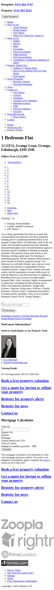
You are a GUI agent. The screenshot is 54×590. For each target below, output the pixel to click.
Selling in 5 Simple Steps (25, 68)
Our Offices (18, 33)
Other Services (20, 54)
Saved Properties (15, 79)
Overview (12, 208)
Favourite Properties (22, 84)
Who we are (13, 24)
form (45, 460)
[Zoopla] (22, 530)
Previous (12, 162)
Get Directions (8, 310)
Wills (15, 46)
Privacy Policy (14, 570)
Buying (16, 43)
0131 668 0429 (10, 359)
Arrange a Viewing (21, 316)
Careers (10, 119)
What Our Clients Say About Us (28, 35)
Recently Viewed (21, 81)
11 (8, 194)
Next (18, 162)
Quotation (18, 98)
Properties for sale (15, 114)
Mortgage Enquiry (22, 103)
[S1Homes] (14, 565)
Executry (17, 111)
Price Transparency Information (22, 581)
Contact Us (12, 89)
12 (8, 197)
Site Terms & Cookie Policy (20, 573)
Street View (12, 213)
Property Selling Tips (17, 65)
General (17, 95)
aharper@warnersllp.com (15, 362)
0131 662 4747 (24, 4)
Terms (10, 578)
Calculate (6, 449)
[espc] (10, 518)
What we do (13, 38)
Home (10, 22)
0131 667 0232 (23, 10)
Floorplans (6, 316)
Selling (16, 41)
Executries (18, 49)
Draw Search (19, 117)
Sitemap (11, 575)
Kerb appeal (19, 76)
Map (9, 210)
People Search (20, 30)
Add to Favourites (23, 318)
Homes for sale (14, 127)
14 (8, 202)
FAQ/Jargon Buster (22, 57)
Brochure (35, 316)
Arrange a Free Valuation (25, 100)
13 (8, 200)
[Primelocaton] (18, 558)
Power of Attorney (22, 51)
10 (8, 192)
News (10, 87)
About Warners (20, 27)
